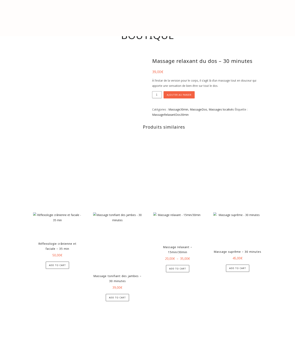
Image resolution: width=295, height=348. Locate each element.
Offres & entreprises (205, 27)
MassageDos (198, 109)
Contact (234, 27)
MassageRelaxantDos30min (170, 115)
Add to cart (57, 265)
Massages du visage (107, 27)
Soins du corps (140, 27)
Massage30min (178, 109)
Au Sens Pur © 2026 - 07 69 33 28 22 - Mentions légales (147, 323)
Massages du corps (70, 27)
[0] (282, 27)
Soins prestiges (170, 27)
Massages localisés (221, 109)
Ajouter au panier (179, 94)
